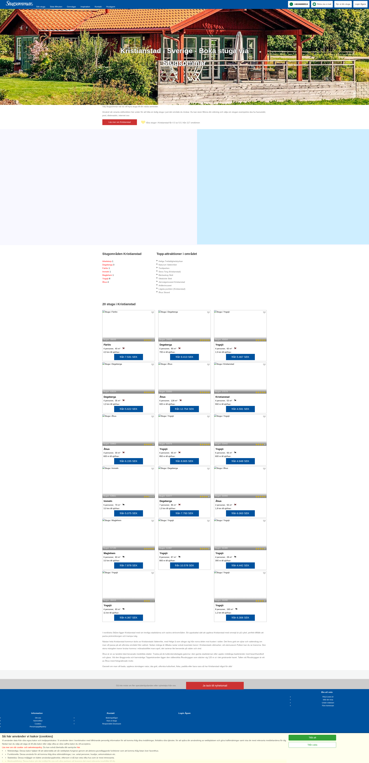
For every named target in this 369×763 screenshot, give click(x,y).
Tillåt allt (312, 737)
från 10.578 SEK (184, 565)
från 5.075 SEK (128, 513)
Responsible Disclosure (111, 724)
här (78, 747)
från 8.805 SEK (184, 461)
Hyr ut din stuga (343, 4)
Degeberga (108, 265)
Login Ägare (360, 4)
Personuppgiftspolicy (38, 727)
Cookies (38, 724)
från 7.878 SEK (128, 565)
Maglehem (108, 275)
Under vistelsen (328, 703)
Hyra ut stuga (112, 721)
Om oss (38, 718)
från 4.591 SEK (240, 409)
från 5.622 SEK (128, 409)
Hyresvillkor (38, 721)
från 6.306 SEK (240, 617)
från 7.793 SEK (184, 513)
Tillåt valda (312, 745)
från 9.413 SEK (184, 356)
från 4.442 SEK (240, 565)
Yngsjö (106, 278)
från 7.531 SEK (128, 356)
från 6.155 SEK (128, 461)
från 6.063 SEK (240, 513)
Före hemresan (328, 706)
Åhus (105, 282)
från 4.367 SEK (128, 617)
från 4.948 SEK (240, 461)
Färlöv (106, 268)
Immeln (106, 271)
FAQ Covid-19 (327, 697)
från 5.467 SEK (240, 356)
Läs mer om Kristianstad (120, 122)
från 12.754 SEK (184, 409)
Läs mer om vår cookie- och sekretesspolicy (22, 747)
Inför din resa (328, 700)
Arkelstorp (107, 261)
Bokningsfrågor (112, 718)
